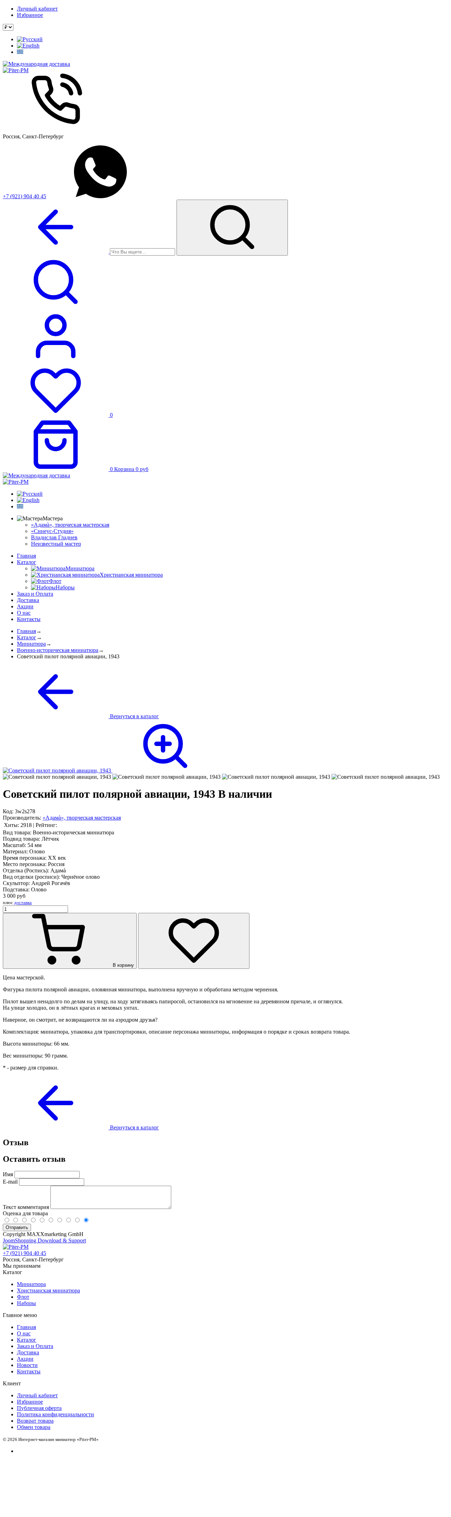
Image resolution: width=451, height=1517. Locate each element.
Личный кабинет (37, 9)
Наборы (26, 1303)
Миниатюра (31, 644)
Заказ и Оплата (35, 594)
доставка (23, 902)
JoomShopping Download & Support (44, 1240)
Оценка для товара (25, 1213)
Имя (8, 1174)
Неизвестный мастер (56, 544)
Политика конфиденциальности (55, 1414)
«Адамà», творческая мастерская (70, 525)
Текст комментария (26, 1207)
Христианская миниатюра (48, 1290)
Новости (27, 1365)
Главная (26, 556)
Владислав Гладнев (54, 537)
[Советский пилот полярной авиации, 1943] (110, 770)
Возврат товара (35, 1421)
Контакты (29, 619)
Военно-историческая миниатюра (57, 650)
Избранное (30, 15)
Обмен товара (33, 1427)
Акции (25, 606)
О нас (24, 613)
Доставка (28, 600)
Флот (23, 1297)
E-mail (10, 1182)
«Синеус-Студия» (52, 531)
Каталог (26, 562)
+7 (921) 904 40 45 (24, 196)
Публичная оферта (39, 1408)
